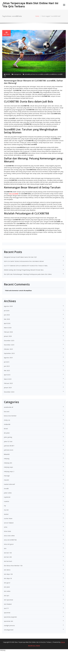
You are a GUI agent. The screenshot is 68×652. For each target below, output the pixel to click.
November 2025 (9, 345)
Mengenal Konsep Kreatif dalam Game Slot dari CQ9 (20, 257)
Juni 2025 (7, 366)
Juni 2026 (7, 315)
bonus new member (10, 416)
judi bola (32, 74)
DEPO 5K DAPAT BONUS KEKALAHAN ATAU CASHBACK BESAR (24, 261)
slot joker (7, 587)
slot (5, 548)
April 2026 (7, 323)
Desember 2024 (9, 392)
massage (7, 476)
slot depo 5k (8, 578)
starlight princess (9, 625)
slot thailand (8, 604)
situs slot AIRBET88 (10, 540)
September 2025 (9, 353)
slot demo (7, 570)
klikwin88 (7, 454)
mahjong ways (8, 467)
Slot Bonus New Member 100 (13, 565)
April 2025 (7, 375)
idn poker (7, 433)
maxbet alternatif (9, 484)
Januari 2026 (8, 336)
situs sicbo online (9, 535)
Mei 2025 (7, 370)
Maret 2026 (7, 327)
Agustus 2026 (8, 306)
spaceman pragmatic (10, 617)
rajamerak (7, 497)
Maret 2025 (7, 379)
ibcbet (6, 428)
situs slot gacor (9, 544)
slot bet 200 (8, 557)
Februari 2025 (8, 383)
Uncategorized (17, 74)
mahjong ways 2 (9, 471)
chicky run (7, 420)
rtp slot (6, 510)
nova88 (6, 488)
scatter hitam (8, 518)
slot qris (6, 595)
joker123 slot (8, 441)
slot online (7, 591)
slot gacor (7, 583)
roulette (6, 501)
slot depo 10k (8, 574)
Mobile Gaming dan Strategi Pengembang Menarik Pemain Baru (23, 270)
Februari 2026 (8, 332)
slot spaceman (8, 600)
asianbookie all (8, 407)
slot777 (6, 608)
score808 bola (53, 74)
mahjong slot (8, 463)
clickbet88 (27, 74)
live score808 (39, 74)
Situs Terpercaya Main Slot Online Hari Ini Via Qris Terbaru (30, 5)
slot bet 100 (8, 553)
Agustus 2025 (8, 357)
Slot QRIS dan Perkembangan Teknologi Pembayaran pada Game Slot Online (28, 274)
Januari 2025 (8, 387)
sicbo (5, 527)
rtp (5, 506)
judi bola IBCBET (9, 446)
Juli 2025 (6, 362)
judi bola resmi (8, 450)
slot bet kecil (8, 561)
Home (37, 16)
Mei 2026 (7, 319)
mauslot (6, 480)
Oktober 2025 (8, 349)
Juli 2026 (6, 310)
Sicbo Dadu (7, 531)
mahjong (6, 458)
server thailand (8, 523)
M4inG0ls (7, 74)
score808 (45, 74)
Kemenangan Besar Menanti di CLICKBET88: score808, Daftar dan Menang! (33, 81)
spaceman (7, 612)
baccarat (6, 411)
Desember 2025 (9, 340)
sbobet (6, 514)
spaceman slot (8, 621)
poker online (8, 493)
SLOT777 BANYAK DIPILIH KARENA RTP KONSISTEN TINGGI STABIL (26, 266)
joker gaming (8, 437)
